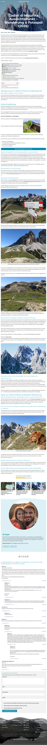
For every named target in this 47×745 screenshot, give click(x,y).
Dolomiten (13, 32)
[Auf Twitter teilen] (23, 557)
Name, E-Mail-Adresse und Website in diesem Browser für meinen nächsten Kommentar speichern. (21, 703)
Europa (5, 32)
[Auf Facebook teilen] (21, 557)
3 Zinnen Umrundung (35, 399)
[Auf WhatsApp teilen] (19, 557)
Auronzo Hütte (13, 179)
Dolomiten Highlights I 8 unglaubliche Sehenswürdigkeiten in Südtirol (7, 492)
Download (10, 72)
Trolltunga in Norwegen (33, 51)
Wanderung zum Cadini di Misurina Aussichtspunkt (9, 84)
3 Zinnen (24, 36)
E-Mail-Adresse (5, 692)
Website (3, 697)
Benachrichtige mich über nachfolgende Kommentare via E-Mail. (15, 705)
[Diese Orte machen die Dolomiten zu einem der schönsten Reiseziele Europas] (23, 486)
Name (3, 686)
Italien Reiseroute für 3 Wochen (31, 57)
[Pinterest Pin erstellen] (28, 557)
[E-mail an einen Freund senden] (26, 557)
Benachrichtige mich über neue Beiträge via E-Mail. (13, 708)
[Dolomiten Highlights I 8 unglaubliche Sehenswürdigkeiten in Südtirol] (8, 486)
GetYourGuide (9, 336)
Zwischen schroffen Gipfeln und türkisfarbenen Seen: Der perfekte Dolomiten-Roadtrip (38, 492)
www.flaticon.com (41, 736)
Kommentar (4, 676)
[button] (3, 1)
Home (2, 32)
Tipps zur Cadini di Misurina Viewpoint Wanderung (9, 87)
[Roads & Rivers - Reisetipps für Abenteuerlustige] (23, 1)
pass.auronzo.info (12, 70)
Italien (9, 32)
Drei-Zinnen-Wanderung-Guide (13, 173)
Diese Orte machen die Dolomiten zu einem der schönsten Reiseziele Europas (22, 492)
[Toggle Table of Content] (16, 83)
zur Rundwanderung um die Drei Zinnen (31, 181)
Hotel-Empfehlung (4, 86)
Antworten (44, 580)
